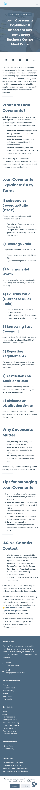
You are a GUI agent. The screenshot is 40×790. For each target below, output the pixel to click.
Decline (25, 786)
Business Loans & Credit (23, 14)
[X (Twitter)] (13, 60)
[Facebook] (27, 60)
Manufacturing (8, 690)
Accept (14, 786)
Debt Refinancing (9, 731)
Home (4, 711)
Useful (11, 14)
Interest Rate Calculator (11, 765)
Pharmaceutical (8, 688)
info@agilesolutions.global (16, 673)
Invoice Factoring (9, 728)
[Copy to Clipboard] (34, 60)
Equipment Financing (10, 722)
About (4, 714)
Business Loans (8, 717)
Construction (7, 699)
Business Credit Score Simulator (15, 771)
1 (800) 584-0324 (12, 665)
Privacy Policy (7, 746)
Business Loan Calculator (12, 763)
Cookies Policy (8, 749)
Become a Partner (9, 733)
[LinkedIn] (5, 60)
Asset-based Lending (10, 725)
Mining (5, 685)
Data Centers (7, 696)
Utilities (5, 693)
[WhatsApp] (20, 60)
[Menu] (37, 4)
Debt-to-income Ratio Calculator (15, 768)
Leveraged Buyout (9, 719)
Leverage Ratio (19, 244)
